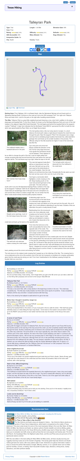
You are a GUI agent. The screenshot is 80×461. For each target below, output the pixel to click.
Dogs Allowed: (58, 35)
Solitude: (56, 32)
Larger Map (11, 108)
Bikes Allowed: (35, 35)
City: (8, 40)
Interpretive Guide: (12, 37)
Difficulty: (33, 32)
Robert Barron (45, 456)
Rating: (8, 32)
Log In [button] (65, 2)
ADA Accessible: (12, 35)
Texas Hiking (14, 7)
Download (21, 108)
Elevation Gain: (58, 27)
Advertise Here (70, 456)
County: (32, 40)
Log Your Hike (40, 46)
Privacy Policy (9, 456)
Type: (8, 27)
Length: (32, 27)
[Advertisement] (40, 15)
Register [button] (73, 2)
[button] (33, 70)
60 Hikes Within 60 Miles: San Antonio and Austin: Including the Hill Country (38, 414)
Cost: (8, 30)
